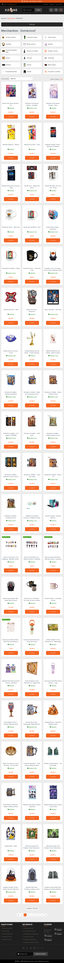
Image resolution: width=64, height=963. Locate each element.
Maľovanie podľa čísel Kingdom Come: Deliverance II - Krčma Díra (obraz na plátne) (32, 847)
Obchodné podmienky (30, 939)
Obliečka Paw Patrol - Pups (32, 144)
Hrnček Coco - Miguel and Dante (32, 186)
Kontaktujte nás (28, 928)
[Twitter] (31, 948)
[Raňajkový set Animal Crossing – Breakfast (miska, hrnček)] (32, 503)
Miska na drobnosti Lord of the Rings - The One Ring (11, 764)
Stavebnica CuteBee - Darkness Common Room (10, 475)
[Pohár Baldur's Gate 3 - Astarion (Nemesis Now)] (11, 709)
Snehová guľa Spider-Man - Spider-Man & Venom (11, 599)
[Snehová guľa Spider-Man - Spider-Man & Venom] (11, 585)
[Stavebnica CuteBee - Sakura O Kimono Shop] (53, 379)
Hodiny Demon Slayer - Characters (53, 228)
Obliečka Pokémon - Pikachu (11, 144)
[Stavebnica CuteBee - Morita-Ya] (53, 462)
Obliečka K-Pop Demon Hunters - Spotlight (32, 104)
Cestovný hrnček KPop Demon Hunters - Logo (53, 682)
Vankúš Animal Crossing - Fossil (10, 352)
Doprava (51, 4)
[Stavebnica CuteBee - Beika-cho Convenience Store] (32, 379)
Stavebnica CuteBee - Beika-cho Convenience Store (32, 393)
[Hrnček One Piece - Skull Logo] (11, 214)
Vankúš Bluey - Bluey (11, 846)
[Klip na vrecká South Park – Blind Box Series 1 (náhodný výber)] (53, 544)
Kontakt (45, 4)
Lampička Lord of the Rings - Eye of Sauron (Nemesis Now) (53, 269)
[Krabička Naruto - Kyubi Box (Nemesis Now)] (53, 709)
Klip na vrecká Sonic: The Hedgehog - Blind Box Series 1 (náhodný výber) (11, 558)
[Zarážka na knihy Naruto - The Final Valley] (53, 751)
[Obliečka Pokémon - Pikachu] (11, 132)
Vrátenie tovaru (7, 936)
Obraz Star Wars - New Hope (53, 309)
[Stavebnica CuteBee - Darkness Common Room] (11, 462)
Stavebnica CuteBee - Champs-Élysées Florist (53, 434)
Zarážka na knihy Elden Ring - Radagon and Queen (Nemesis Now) (53, 888)
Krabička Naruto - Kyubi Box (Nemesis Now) (53, 723)
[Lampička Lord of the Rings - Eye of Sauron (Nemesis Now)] (53, 255)
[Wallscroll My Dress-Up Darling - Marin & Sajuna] (53, 338)
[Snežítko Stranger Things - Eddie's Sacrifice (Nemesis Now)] (11, 874)
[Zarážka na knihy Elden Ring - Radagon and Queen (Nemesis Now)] (53, 874)
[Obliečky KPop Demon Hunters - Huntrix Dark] (53, 792)
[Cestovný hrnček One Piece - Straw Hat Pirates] (32, 627)
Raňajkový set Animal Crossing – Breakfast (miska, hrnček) (32, 517)
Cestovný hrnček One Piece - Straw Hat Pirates (31, 640)
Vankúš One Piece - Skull (11, 309)
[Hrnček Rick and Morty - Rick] (32, 214)
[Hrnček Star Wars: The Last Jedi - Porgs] (53, 173)
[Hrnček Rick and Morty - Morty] (11, 255)
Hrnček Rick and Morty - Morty (11, 268)
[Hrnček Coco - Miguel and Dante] (32, 173)
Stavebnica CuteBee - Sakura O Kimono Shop (53, 393)
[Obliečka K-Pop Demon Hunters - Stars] (53, 90)
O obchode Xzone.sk (30, 931)
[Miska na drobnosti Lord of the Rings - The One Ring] (11, 751)
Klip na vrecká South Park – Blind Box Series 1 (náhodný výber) (53, 558)
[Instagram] (38, 948)
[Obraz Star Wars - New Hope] (53, 297)
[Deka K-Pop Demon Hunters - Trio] (11, 90)
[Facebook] (27, 948)
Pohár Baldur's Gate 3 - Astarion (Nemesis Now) (11, 723)
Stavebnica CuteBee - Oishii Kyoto (32, 434)
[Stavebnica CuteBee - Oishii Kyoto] (32, 420)
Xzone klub (59, 4)
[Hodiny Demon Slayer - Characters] (53, 214)
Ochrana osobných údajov (31, 942)
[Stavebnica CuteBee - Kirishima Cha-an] (11, 503)
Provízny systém (29, 936)
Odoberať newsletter (40, 954)
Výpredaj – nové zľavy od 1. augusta (33, 1)
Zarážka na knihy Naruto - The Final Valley (53, 764)
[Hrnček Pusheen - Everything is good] (53, 585)
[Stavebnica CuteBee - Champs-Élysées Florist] (53, 420)
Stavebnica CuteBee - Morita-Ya (53, 475)
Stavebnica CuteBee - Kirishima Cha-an (11, 517)
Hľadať (38, 10)
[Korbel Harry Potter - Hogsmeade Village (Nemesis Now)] (32, 709)
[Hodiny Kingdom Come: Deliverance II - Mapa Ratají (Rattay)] (53, 627)
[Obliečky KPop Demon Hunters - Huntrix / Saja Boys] (11, 668)
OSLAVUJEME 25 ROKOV (48, 931)
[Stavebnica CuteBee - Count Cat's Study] (32, 462)
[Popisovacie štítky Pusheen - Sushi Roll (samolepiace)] (11, 627)
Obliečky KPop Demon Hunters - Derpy (11, 186)
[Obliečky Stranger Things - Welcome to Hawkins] (53, 132)
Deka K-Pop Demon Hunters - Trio (11, 104)
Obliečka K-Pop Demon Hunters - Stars (53, 104)
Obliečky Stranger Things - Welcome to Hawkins (53, 145)
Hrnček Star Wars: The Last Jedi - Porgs (53, 186)
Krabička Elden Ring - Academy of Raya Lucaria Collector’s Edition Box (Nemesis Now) (32, 888)
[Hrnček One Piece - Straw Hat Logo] (32, 255)
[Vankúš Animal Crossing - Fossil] (11, 338)
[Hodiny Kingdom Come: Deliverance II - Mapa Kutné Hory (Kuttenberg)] (32, 668)
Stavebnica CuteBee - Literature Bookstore (11, 393)
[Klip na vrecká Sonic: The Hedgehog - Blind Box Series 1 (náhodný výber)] (11, 544)
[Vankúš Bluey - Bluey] (11, 833)
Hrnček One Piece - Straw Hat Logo (32, 269)
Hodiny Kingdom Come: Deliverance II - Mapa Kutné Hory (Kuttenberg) (32, 682)
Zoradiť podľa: (5, 78)
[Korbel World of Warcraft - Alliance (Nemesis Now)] (11, 792)
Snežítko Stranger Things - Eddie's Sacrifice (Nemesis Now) (11, 888)
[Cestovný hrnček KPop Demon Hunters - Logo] (53, 668)
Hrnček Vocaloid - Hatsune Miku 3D (53, 517)
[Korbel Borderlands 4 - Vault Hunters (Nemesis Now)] (32, 751)
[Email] (23, 948)
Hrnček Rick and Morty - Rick (32, 227)
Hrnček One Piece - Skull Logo (11, 227)
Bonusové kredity (8, 934)
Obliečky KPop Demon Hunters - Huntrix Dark (53, 805)
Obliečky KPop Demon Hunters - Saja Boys (32, 805)
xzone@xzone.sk (10, 4)
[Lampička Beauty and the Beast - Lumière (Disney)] (32, 338)
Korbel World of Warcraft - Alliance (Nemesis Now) (11, 805)
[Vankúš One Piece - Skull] (11, 297)
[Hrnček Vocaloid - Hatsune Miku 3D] (53, 503)
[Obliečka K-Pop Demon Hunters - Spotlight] (32, 90)
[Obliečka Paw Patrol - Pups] (32, 132)
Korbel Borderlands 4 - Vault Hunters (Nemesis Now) (32, 764)
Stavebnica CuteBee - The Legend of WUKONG (10, 434)
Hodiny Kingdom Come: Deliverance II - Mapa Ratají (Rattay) (53, 641)
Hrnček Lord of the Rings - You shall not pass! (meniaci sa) (32, 599)
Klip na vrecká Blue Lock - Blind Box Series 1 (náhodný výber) (32, 558)
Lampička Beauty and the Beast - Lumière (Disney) (32, 352)
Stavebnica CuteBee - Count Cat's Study (32, 475)
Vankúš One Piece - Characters (32, 310)
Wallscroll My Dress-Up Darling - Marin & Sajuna (53, 352)
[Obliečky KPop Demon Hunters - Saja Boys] (32, 792)
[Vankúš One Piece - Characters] (32, 297)
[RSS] (42, 948)
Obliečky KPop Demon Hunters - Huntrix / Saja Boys (11, 682)
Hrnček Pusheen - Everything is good (53, 599)
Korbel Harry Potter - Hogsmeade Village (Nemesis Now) (32, 723)
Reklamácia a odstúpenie (31, 934)
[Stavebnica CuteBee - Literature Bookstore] (11, 379)
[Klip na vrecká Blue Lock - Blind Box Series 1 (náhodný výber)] (32, 544)
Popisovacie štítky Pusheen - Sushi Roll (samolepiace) (10, 640)
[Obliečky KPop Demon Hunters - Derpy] (11, 173)
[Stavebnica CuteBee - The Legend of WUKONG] (11, 420)
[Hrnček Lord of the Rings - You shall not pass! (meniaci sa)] (32, 585)
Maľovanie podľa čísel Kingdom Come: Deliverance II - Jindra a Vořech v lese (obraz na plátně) (53, 847)
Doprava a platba (8, 928)
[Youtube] (34, 948)
